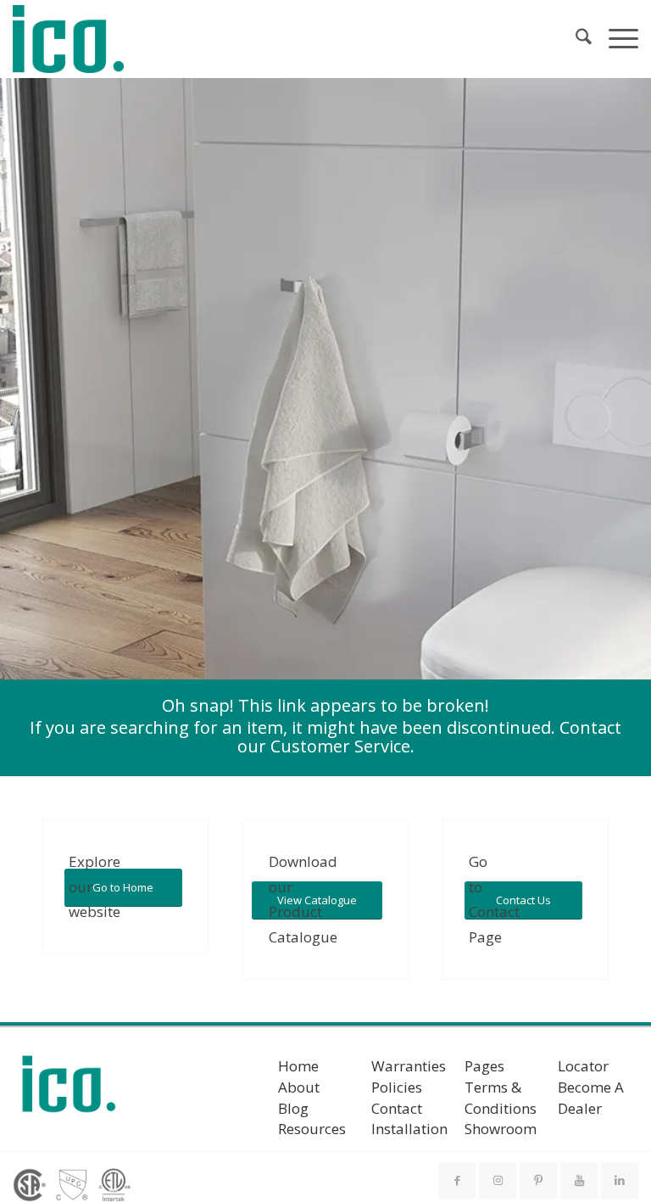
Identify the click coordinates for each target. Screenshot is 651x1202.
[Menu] (615, 39)
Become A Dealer (591, 1097)
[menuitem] (575, 39)
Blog (293, 1108)
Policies (396, 1087)
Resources (312, 1128)
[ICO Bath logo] (69, 1089)
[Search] (575, 39)
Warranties (408, 1066)
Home (298, 1066)
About (299, 1087)
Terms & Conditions (501, 1097)
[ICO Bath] (68, 39)
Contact (396, 1108)
